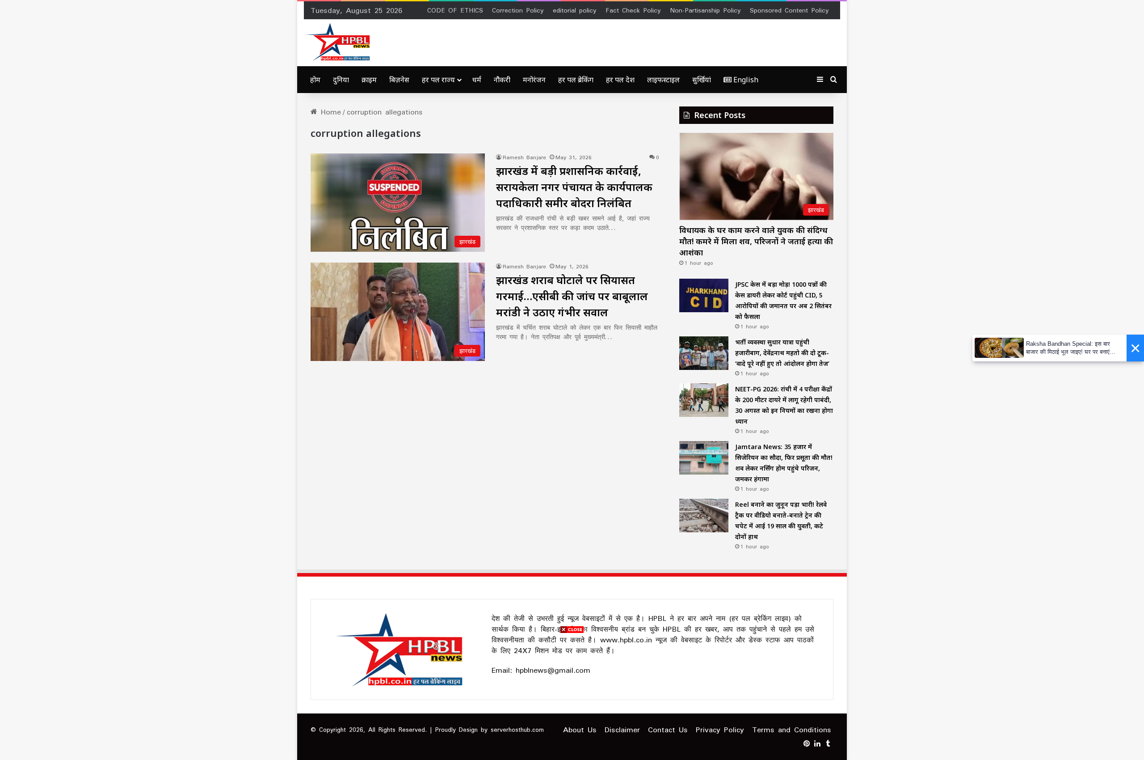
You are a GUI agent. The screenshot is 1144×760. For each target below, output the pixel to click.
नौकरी (502, 80)
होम (315, 80)
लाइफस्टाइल (663, 80)
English (745, 80)
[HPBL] (339, 42)
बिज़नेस (399, 80)
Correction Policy (518, 10)
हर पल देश (620, 80)
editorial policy (575, 10)
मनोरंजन (534, 80)
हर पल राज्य (438, 80)
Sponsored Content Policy (789, 10)
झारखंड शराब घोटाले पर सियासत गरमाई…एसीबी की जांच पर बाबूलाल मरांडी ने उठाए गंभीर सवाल (572, 295)
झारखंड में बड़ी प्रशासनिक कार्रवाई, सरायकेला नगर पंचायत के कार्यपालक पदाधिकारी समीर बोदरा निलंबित (574, 186)
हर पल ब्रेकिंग (575, 80)
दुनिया (341, 80)
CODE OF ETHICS (455, 10)
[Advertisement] (572, 697)
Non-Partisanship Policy (705, 10)
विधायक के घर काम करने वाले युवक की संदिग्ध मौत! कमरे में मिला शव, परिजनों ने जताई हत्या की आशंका (756, 241)
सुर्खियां (701, 80)
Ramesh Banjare (524, 157)
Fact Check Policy (633, 10)
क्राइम (369, 80)
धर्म (476, 80)
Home (329, 111)
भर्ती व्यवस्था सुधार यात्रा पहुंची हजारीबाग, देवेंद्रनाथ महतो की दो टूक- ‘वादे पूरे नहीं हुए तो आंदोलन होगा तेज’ (782, 353)
